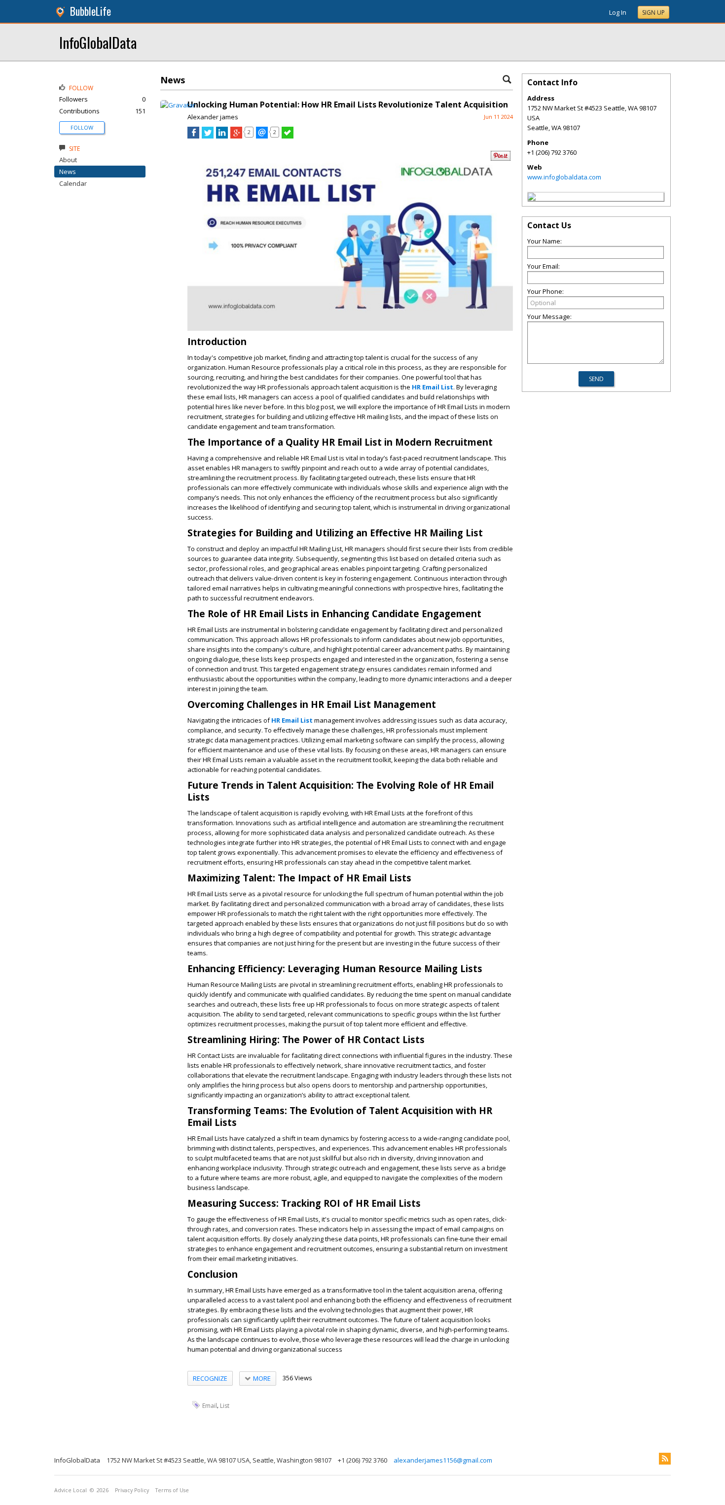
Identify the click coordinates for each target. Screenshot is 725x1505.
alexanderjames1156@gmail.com (443, 1460)
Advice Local (70, 1490)
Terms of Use (172, 1490)
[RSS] (665, 1459)
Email (209, 1405)
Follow (82, 127)
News (67, 171)
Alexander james (212, 116)
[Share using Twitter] (208, 136)
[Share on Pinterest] (500, 158)
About (68, 159)
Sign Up (653, 12)
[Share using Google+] (236, 136)
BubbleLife (90, 11)
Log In (617, 12)
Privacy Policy (132, 1490)
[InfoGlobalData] (532, 198)
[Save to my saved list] (287, 136)
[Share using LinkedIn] (222, 136)
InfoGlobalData (98, 42)
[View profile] (177, 105)
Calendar (73, 183)
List (224, 1405)
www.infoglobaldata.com (564, 177)
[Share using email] (262, 136)
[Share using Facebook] (193, 136)
